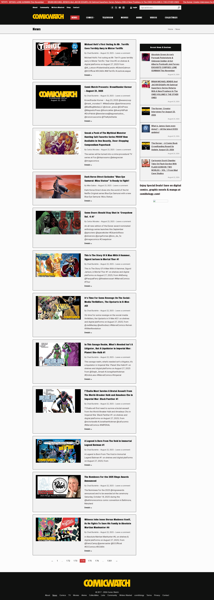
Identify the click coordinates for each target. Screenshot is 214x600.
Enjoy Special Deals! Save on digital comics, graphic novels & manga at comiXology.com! (160, 190)
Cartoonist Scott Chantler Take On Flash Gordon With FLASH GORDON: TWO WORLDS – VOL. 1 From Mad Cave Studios (164, 167)
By (91, 53)
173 (75, 560)
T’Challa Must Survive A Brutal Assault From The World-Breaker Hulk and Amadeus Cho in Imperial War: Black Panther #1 (108, 395)
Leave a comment (122, 53)
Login (135, 7)
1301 (109, 560)
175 (90, 560)
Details (87, 75)
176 (97, 560)
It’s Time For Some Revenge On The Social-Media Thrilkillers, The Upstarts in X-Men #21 (107, 302)
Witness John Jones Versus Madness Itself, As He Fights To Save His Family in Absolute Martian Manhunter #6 (107, 523)
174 (82, 560)
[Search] (179, 7)
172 (68, 560)
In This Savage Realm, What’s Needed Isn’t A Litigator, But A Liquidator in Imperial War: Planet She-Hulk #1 (108, 348)
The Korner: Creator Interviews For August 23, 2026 (176, 2)
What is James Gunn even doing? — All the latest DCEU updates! (164, 129)
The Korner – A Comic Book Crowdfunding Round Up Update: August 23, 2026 (164, 146)
